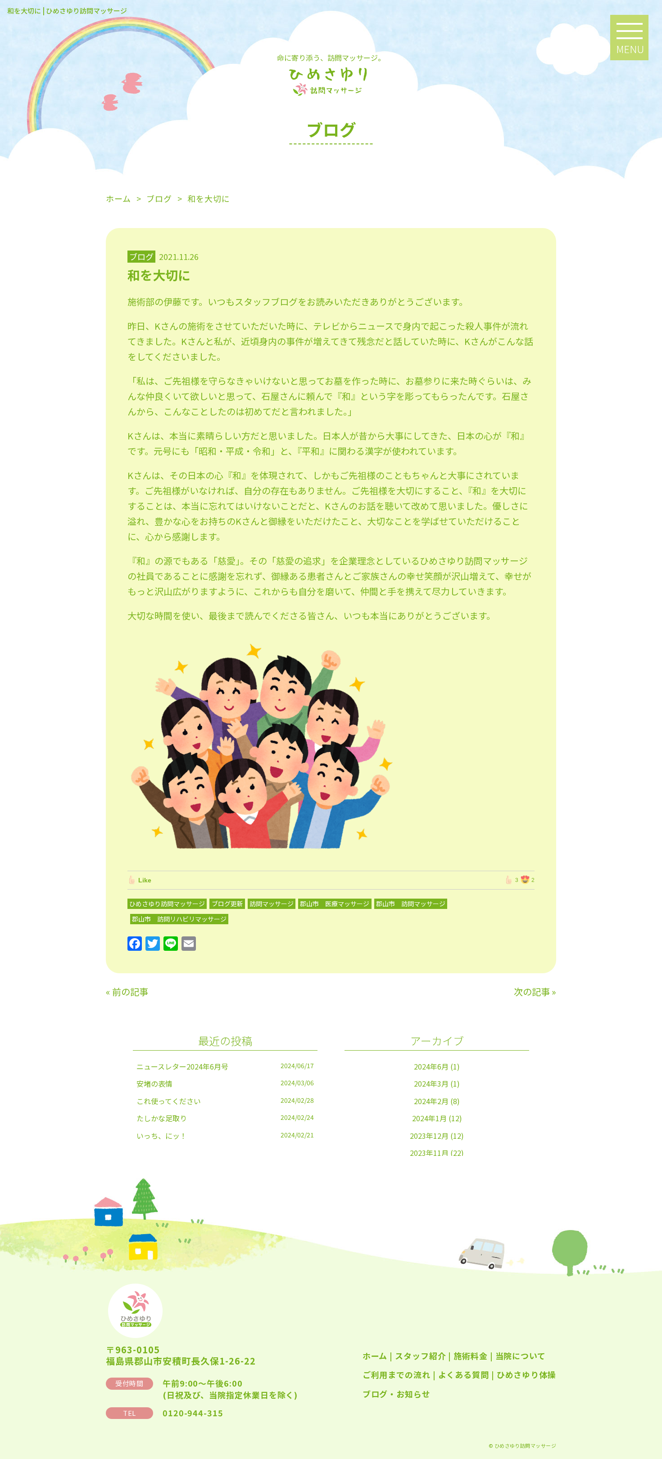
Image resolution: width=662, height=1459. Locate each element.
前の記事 (130, 991)
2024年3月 (431, 1083)
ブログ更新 (227, 903)
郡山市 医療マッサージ (334, 903)
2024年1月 (429, 1118)
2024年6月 (431, 1066)
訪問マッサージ (271, 903)
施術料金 (470, 1355)
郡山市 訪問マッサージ (410, 903)
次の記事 (532, 991)
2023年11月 (429, 1152)
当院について (520, 1355)
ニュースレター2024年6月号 (182, 1066)
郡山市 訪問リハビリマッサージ (179, 918)
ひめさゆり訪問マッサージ (167, 903)
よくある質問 (463, 1374)
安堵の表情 (154, 1083)
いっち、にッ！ (161, 1136)
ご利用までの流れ (397, 1374)
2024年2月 (431, 1101)
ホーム (375, 1355)
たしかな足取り (161, 1118)
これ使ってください (168, 1101)
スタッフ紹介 (420, 1355)
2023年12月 (429, 1135)
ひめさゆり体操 (526, 1374)
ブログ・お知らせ (397, 1394)
